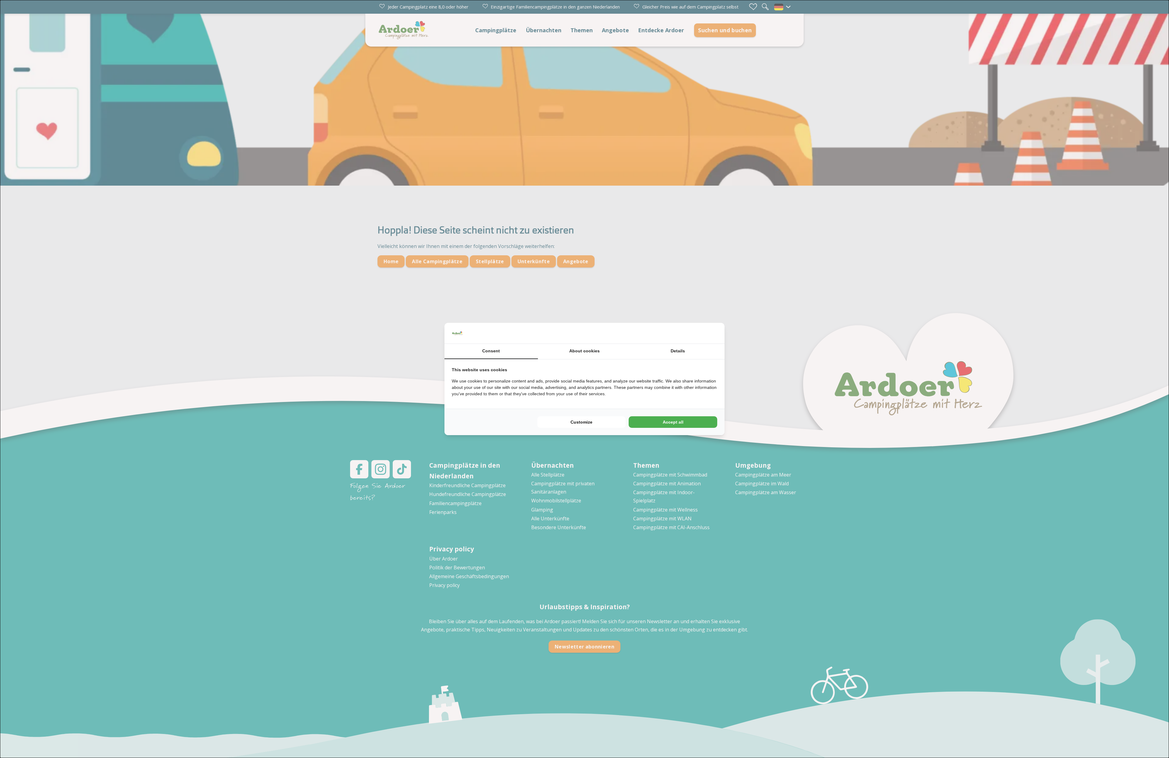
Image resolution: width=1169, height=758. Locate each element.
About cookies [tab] (584, 350)
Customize (581, 422)
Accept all (673, 422)
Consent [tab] (491, 350)
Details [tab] (678, 350)
